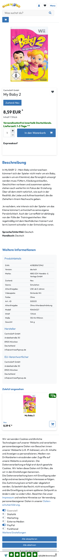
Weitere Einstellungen (14, 532)
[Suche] (50, 13)
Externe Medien (15, 521)
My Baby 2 (29, 415)
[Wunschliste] (45, 5)
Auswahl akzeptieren (29, 551)
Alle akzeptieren (29, 538)
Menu (53, 5)
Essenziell (12, 510)
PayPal (11, 525)
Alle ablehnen (29, 545)
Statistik (11, 514)
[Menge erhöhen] (13, 131)
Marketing (12, 517)
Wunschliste (52, 92)
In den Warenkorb (35, 133)
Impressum (8, 497)
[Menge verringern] (13, 135)
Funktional (12, 528)
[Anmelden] (39, 5)
